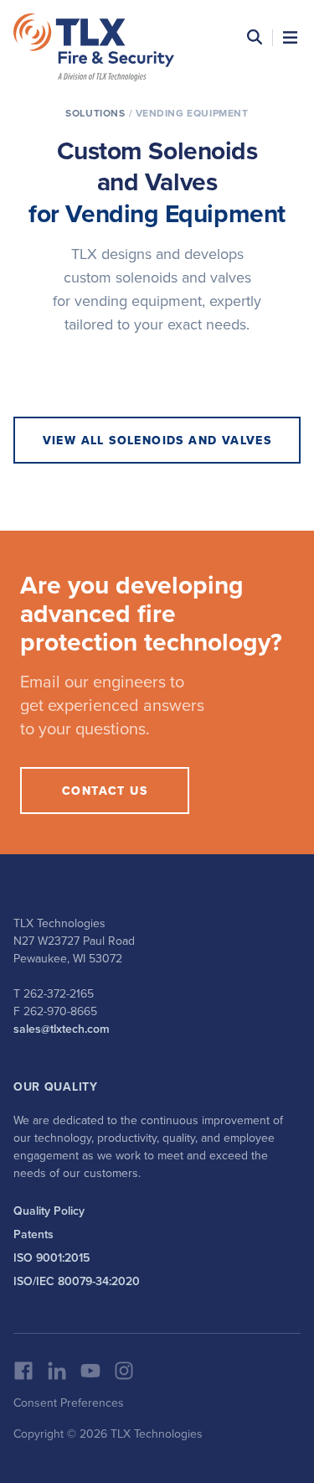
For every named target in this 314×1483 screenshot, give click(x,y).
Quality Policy (49, 1210)
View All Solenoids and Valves (157, 440)
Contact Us (104, 790)
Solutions (95, 113)
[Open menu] (290, 37)
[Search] (254, 37)
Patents (33, 1234)
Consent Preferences (68, 1402)
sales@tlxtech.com (61, 1028)
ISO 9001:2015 (51, 1257)
